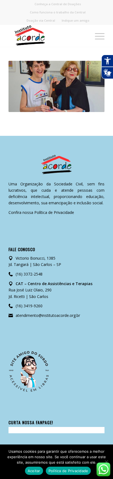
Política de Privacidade (54, 212)
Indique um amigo (75, 20)
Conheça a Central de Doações (58, 4)
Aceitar (34, 471)
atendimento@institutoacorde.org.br (48, 315)
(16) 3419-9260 (29, 305)
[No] (106, 461)
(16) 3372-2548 (29, 274)
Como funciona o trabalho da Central (58, 12)
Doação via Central (41, 20)
